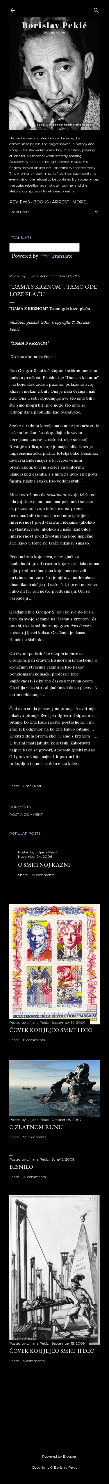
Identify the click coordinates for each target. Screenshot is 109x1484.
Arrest (60, 202)
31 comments (34, 1177)
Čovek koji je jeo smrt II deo (51, 1350)
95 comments (34, 1137)
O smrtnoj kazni (44, 864)
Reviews (19, 202)
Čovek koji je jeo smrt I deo (50, 1030)
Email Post (32, 786)
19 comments (43, 875)
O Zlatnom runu (36, 1127)
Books (41, 202)
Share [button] (14, 786)
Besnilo (21, 1166)
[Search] (96, 9)
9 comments (33, 1361)
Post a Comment (26, 814)
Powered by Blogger (59, 1456)
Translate (61, 255)
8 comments (34, 1040)
